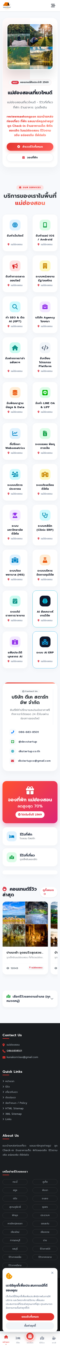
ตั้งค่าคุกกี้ (30, 1326)
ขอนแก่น (45, 1223)
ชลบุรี (15, 1249)
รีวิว (7, 1087)
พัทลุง (15, 1215)
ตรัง (15, 1198)
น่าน (45, 1240)
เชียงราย (45, 1232)
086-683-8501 (28, 732)
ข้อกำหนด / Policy (16, 1103)
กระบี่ (15, 1182)
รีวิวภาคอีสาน (15, 1265)
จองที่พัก (32, 158)
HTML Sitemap (14, 1108)
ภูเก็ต (45, 1182)
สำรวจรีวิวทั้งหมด (32, 147)
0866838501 (14, 1051)
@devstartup (27, 742)
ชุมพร (45, 1207)
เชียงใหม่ (15, 1232)
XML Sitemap (13, 1114)
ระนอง (45, 1198)
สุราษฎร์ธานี (15, 1207)
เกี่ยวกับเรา (11, 1092)
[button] (10, 46)
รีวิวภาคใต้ (45, 1249)
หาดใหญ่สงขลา (15, 1223)
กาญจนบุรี (15, 1240)
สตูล (15, 1190)
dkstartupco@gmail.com (34, 761)
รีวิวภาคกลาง (45, 1257)
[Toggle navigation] (53, 5)
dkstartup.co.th (29, 751)
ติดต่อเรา (10, 1097)
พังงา (45, 1190)
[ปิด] (52, 1273)
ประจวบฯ (45, 1215)
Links (8, 1119)
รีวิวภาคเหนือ (15, 1257)
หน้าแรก (9, 1081)
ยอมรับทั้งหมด (30, 1317)
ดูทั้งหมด (48, 890)
